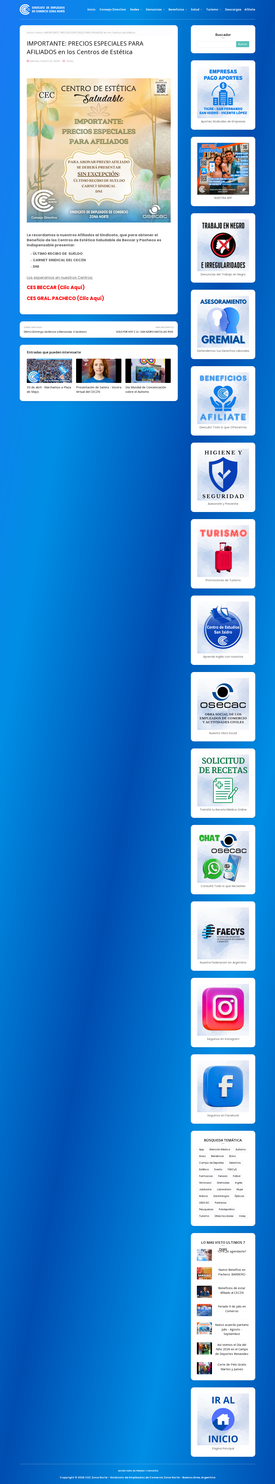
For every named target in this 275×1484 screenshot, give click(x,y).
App (201, 1149)
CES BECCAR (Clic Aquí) (56, 287)
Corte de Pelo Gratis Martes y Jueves (232, 1366)
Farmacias (206, 1176)
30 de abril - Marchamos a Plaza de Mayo (49, 389)
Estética (204, 1169)
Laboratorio (224, 1189)
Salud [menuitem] (195, 9)
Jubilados (205, 1189)
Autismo (241, 1149)
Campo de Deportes (211, 1162)
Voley (242, 1216)
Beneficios (217, 1156)
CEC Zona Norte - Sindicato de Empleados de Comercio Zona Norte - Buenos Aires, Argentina (150, 1477)
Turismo (204, 1216)
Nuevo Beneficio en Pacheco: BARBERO (231, 1272)
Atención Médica (219, 1149)
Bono (232, 1156)
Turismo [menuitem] (212, 9)
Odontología (221, 1196)
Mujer (240, 1189)
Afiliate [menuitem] (249, 9)
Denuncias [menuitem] (154, 9)
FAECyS (232, 1169)
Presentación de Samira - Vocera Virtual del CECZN (98, 389)
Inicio (30, 32)
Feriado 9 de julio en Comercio (232, 1308)
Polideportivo (227, 1209)
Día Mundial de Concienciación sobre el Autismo (145, 389)
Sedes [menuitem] (134, 9)
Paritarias (220, 1202)
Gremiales (223, 1182)
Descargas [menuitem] (233, 9)
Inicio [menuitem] (91, 9)
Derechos (235, 1162)
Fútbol (236, 1176)
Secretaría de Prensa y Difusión (138, 1470)
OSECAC (204, 1202)
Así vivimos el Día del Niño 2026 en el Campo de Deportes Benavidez (231, 1349)
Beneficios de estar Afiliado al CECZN (231, 1290)
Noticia (203, 1196)
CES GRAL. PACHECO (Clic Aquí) (65, 298)
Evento (218, 1169)
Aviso (39, 32)
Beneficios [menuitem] (176, 9)
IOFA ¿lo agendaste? (232, 1251)
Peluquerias (206, 1209)
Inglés (238, 1182)
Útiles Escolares (224, 1216)
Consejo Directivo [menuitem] (112, 9)
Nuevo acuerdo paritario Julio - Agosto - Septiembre (232, 1329)
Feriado (222, 1176)
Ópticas (239, 1196)
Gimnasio (205, 1182)
